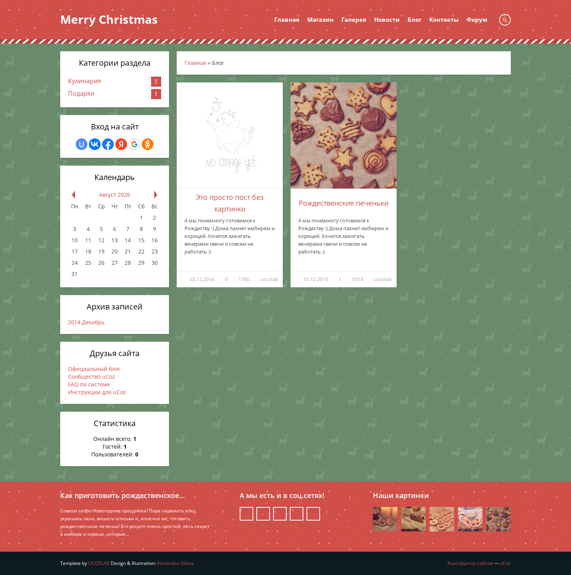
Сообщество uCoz (91, 376)
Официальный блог (94, 368)
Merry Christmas (109, 19)
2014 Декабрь (86, 322)
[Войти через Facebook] (108, 144)
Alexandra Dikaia (175, 563)
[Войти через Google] (134, 144)
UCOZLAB (99, 563)
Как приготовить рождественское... (122, 495)
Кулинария (84, 81)
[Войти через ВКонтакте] (95, 144)
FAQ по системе (89, 384)
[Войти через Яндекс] (121, 144)
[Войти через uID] (81, 144)
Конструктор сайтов (470, 563)
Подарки (81, 93)
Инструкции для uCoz (97, 392)
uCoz (505, 563)
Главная (195, 62)
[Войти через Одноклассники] (147, 144)
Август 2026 (114, 194)
